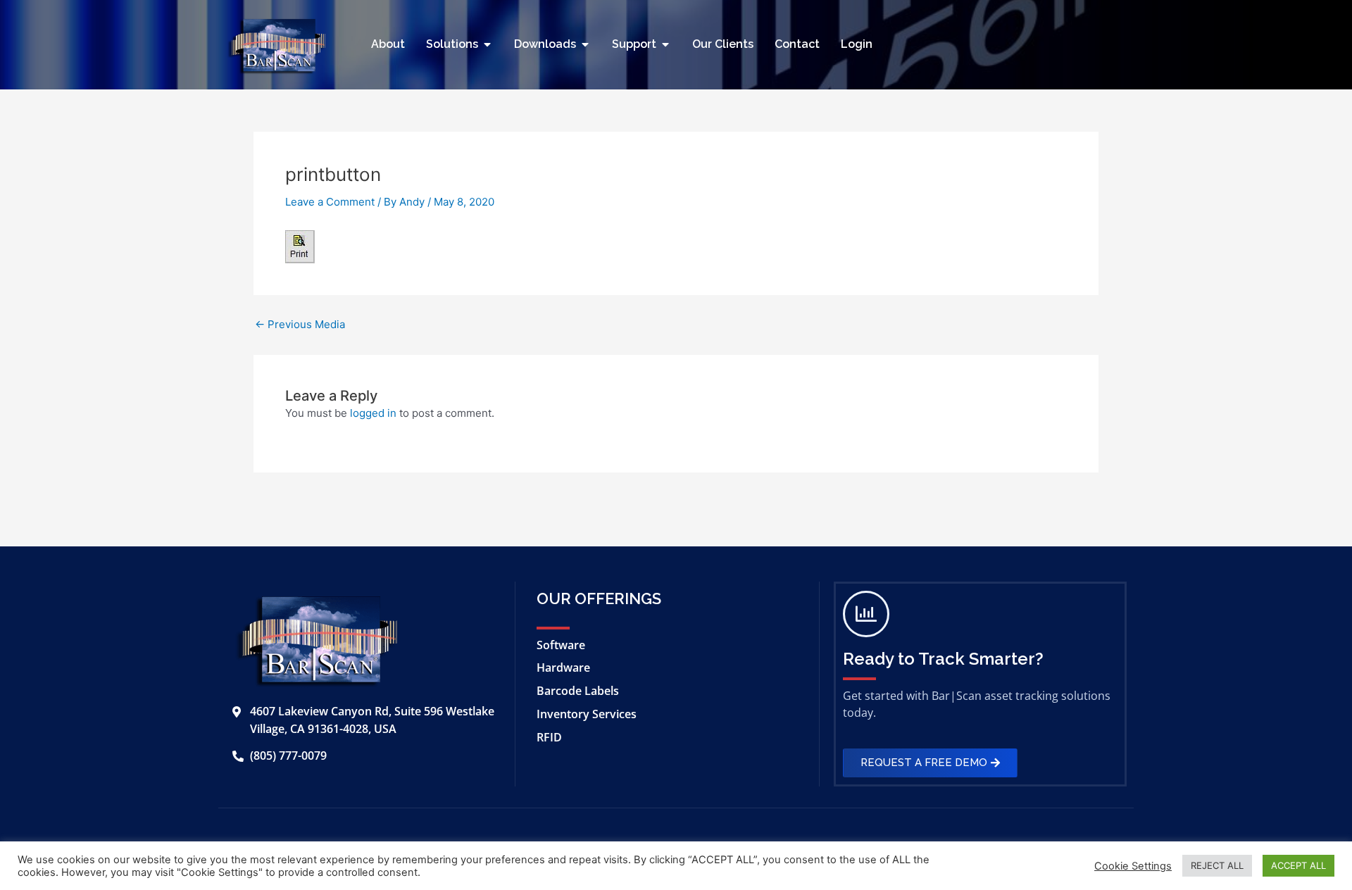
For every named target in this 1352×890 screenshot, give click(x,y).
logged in (373, 413)
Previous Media (300, 324)
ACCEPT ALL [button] (1298, 865)
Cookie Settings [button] (1133, 866)
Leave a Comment (330, 201)
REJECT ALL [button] (1217, 865)
